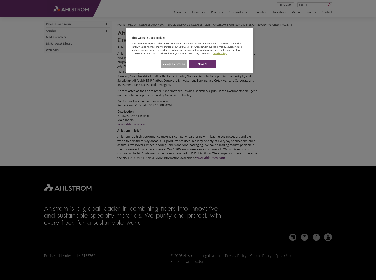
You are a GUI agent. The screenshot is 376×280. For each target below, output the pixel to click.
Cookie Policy (220, 53)
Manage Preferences (174, 63)
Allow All (202, 63)
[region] (189, 50)
